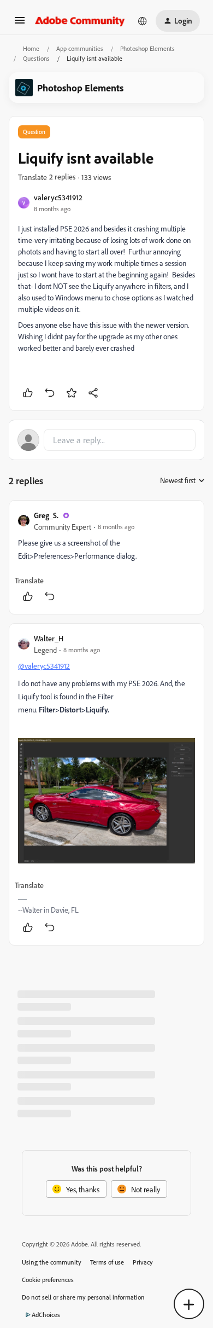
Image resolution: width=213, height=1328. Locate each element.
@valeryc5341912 (44, 665)
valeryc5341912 (58, 197)
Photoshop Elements (147, 48)
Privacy (143, 1262)
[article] (106, 557)
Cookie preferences (48, 1279)
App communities (79, 48)
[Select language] (142, 21)
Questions (36, 58)
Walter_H (48, 638)
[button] (19, 23)
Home (31, 48)
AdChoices (46, 1314)
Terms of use (107, 1262)
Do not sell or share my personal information (83, 1297)
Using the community (51, 1262)
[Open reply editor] (106, 440)
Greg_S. (46, 515)
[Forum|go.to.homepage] (80, 21)
